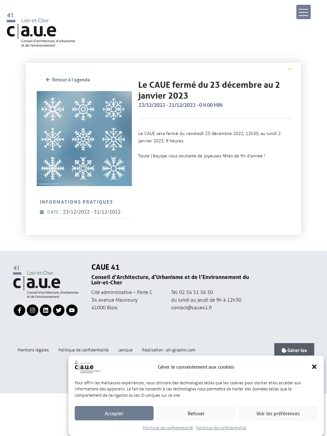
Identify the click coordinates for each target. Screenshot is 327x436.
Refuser (196, 413)
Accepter (114, 413)
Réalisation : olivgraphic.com (168, 349)
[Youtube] (72, 310)
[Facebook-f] (19, 310)
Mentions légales (33, 349)
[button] (314, 367)
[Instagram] (32, 310)
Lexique (125, 349)
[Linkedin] (45, 310)
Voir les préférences (278, 413)
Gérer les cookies (296, 354)
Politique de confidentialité (168, 427)
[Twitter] (59, 310)
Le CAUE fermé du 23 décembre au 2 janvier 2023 (209, 90)
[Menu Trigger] (303, 12)
